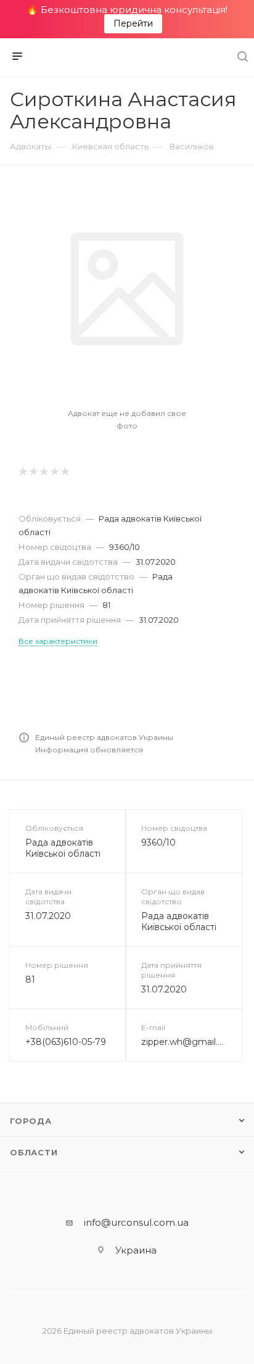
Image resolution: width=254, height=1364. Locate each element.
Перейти (133, 23)
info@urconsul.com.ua (136, 1222)
